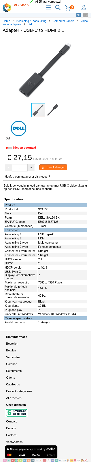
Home (6, 21)
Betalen (11, 350)
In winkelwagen (55, 167)
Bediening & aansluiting (31, 21)
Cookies (11, 435)
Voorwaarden (14, 442)
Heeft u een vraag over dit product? (27, 176)
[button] (84, 40)
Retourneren (14, 370)
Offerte (10, 377)
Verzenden (13, 357)
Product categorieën (19, 391)
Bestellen (12, 343)
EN (85, 15)
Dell (30, 24)
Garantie (11, 364)
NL (78, 15)
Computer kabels (63, 21)
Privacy (11, 428)
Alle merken (13, 398)
